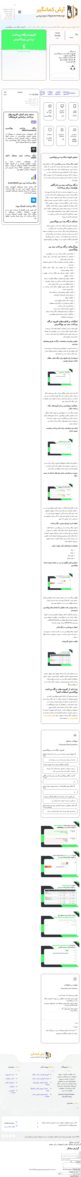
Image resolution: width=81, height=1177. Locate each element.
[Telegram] (10, 1136)
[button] (60, 754)
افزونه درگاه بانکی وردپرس (56, 27)
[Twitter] (3, 1136)
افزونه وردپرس (70, 27)
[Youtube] (13, 1136)
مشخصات (71, 93)
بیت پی (28, 27)
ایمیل (75, 1027)
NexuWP (65, 1096)
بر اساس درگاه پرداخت (39, 27)
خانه (78, 27)
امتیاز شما (74, 1008)
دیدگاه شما (74, 1010)
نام (76, 1023)
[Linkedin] (6, 1136)
